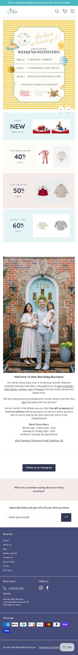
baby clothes (11, 389)
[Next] (68, 109)
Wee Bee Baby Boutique (13, 599)
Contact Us (8, 557)
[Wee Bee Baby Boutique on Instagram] (41, 588)
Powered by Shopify (49, 647)
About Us (7, 544)
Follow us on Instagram (39, 468)
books (40, 389)
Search (6, 540)
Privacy (6, 566)
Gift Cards (7, 570)
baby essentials (65, 386)
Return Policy (9, 562)
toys (30, 389)
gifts (24, 402)
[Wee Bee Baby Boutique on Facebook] (47, 588)
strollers (23, 389)
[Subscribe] (66, 517)
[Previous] (61, 109)
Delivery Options (10, 553)
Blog (5, 549)
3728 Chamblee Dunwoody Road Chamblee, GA (39, 441)
